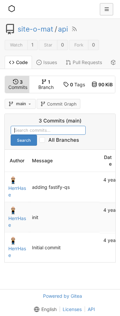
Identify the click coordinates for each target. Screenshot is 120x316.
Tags (77, 84)
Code (22, 62)
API (91, 309)
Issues (50, 62)
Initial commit (46, 247)
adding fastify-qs (51, 187)
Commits (17, 84)
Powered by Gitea (62, 296)
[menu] (44, 309)
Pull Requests (87, 62)
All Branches (65, 140)
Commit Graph (62, 104)
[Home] (12, 9)
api (63, 29)
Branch (46, 84)
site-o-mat (35, 29)
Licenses (72, 309)
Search (24, 140)
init (35, 217)
